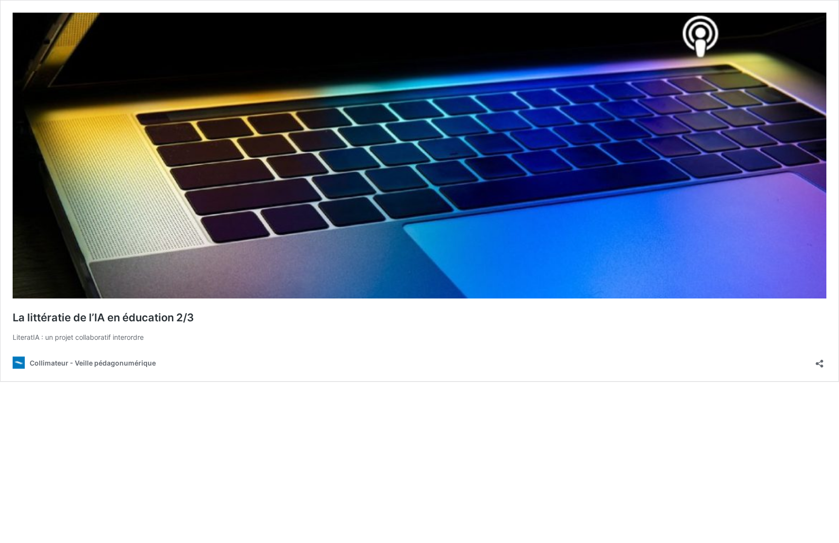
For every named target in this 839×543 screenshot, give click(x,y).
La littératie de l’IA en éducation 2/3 (103, 317)
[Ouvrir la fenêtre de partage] (819, 360)
